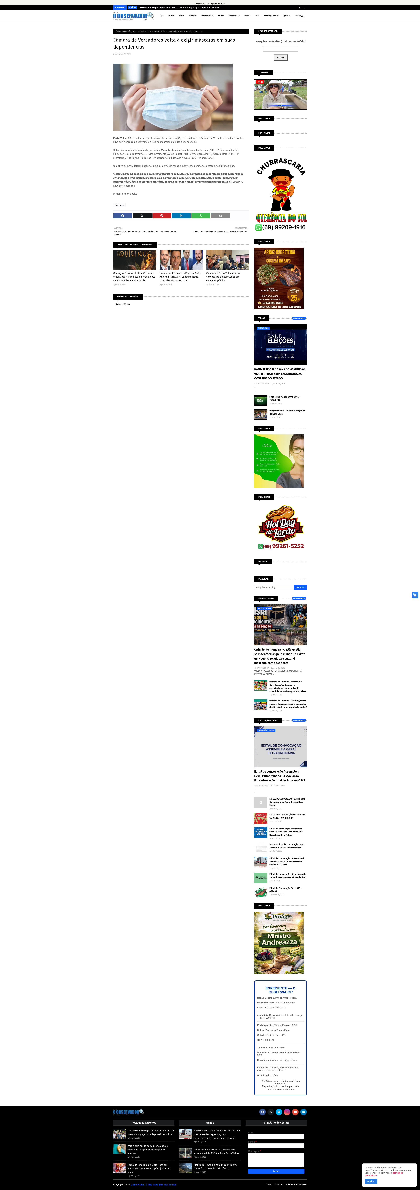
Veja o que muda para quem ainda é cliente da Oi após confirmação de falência (147, 1149)
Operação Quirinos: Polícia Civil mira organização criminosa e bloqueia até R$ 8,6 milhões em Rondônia (134, 277)
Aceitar (371, 1181)
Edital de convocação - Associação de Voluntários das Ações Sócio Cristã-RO (287, 876)
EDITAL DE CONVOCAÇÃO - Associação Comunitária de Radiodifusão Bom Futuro (287, 802)
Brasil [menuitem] (257, 16)
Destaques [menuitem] (193, 16)
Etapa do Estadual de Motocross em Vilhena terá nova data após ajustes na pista (148, 1168)
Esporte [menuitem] (247, 16)
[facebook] (262, 1112)
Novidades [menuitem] (233, 16)
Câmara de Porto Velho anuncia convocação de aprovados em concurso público (223, 277)
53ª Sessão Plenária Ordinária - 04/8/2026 (284, 398)
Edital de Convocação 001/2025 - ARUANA (285, 890)
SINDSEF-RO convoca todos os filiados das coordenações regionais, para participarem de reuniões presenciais (217, 1134)
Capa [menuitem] (161, 16)
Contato (279, 1185)
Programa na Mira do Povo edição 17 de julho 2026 (287, 412)
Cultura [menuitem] (221, 16)
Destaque (133, 31)
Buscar (280, 57)
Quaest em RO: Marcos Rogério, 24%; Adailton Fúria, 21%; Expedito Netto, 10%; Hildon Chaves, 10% (180, 277)
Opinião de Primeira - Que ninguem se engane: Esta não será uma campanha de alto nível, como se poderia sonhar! (288, 704)
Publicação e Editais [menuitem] (271, 16)
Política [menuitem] (171, 16)
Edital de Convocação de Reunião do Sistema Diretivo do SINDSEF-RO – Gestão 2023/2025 (287, 861)
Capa (269, 1185)
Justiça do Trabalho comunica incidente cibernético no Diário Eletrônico (216, 1166)
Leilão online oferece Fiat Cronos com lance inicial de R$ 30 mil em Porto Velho (216, 1151)
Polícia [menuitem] (181, 16)
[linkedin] (303, 1112)
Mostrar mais (298, 318)
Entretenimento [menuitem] (207, 16)
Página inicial (121, 31)
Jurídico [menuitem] (287, 16)
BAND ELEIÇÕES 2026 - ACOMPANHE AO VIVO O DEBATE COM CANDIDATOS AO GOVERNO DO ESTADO (279, 374)
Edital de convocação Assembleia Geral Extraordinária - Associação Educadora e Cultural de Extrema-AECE (279, 776)
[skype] (279, 1112)
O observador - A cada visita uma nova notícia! (153, 1184)
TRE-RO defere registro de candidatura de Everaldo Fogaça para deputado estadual (179, 7)
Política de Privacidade (296, 1185)
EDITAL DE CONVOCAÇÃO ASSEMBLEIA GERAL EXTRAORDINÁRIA (287, 816)
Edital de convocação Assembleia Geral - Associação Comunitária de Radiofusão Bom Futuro (286, 831)
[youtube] (295, 1112)
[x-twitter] (270, 1112)
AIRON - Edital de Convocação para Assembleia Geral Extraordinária (286, 846)
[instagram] (287, 1112)
